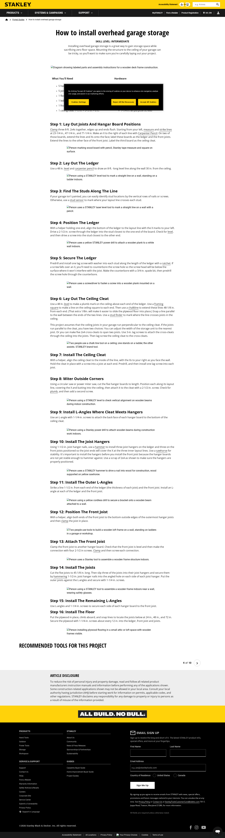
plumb (54, 391)
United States (163, 775)
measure (149, 129)
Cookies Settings (78, 102)
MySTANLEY (157, 13)
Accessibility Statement (168, 4)
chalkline (133, 307)
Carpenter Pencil (147, 133)
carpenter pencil (84, 168)
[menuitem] (14, 13)
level (66, 168)
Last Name (175, 746)
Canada (181, 775)
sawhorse (161, 450)
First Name (135, 746)
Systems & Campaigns (49, 12)
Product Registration (190, 13)
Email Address (137, 761)
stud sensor (77, 200)
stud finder (116, 315)
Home (6, 19)
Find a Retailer (172, 13)
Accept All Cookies (148, 102)
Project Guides (18, 20)
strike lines (165, 129)
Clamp (54, 129)
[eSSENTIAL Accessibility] (184, 4)
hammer (100, 447)
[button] (191, 827)
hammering (60, 576)
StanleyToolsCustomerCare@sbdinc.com (182, 801)
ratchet (166, 263)
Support (84, 12)
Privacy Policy (144, 801)
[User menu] (218, 13)
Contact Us (157, 801)
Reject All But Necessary (123, 102)
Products (13, 12)
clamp (64, 521)
